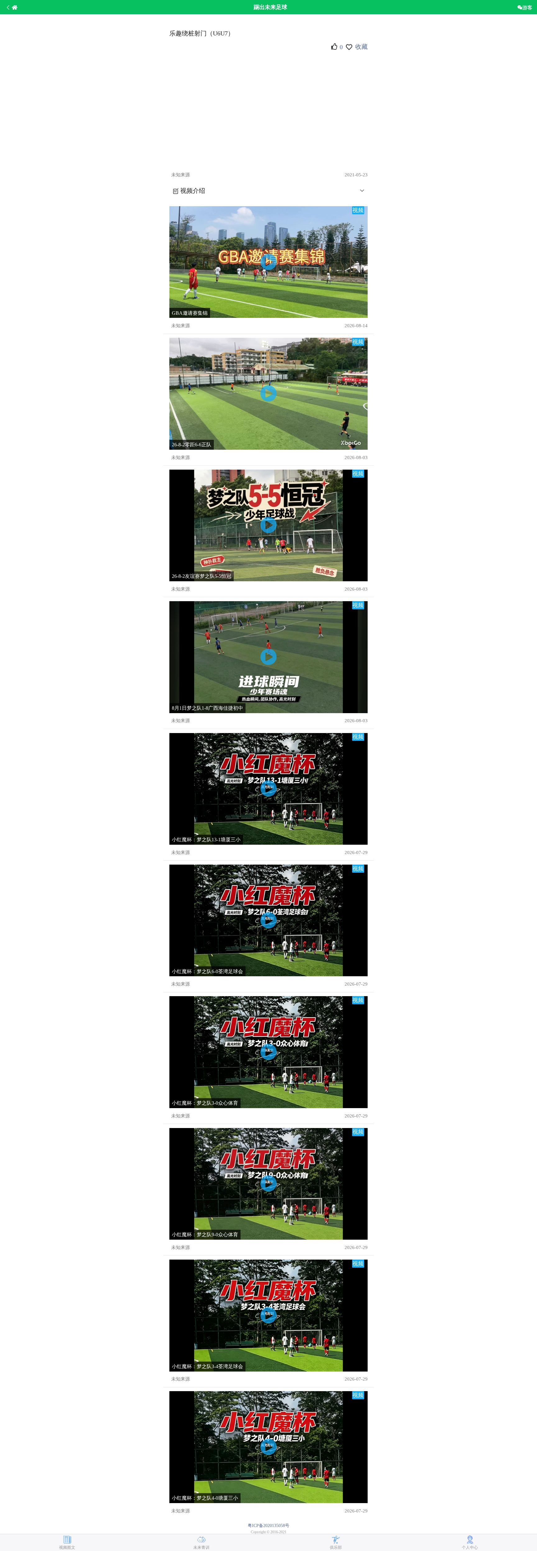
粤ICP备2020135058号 (268, 1525)
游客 (527, 7)
